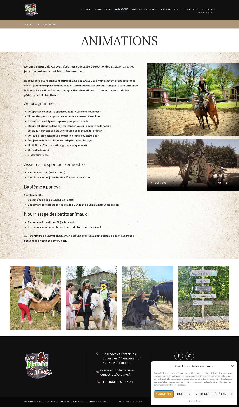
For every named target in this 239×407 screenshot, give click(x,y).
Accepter (164, 393)
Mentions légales (195, 401)
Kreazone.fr (103, 401)
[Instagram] (190, 356)
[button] (232, 366)
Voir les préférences (214, 393)
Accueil (28, 24)
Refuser (183, 393)
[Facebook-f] (178, 356)
